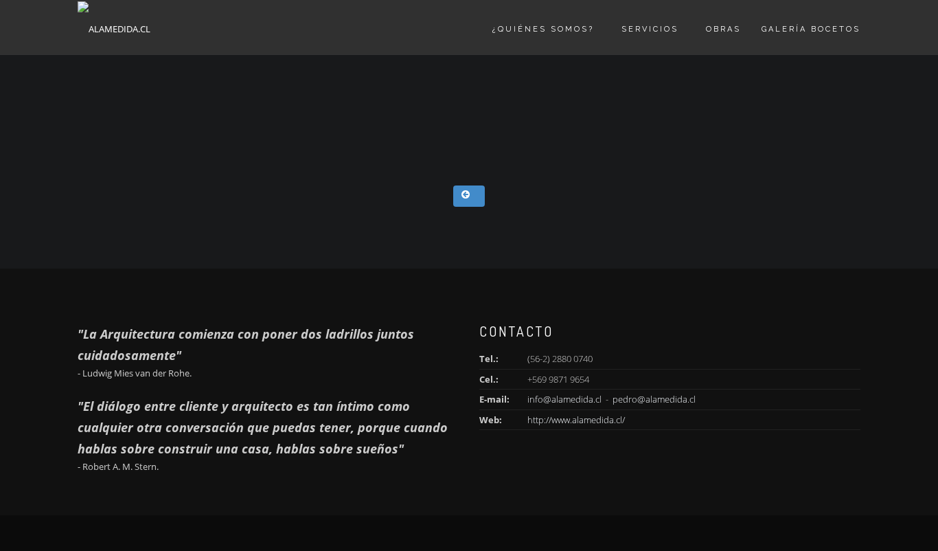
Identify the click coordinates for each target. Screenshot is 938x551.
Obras (723, 29)
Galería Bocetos (811, 29)
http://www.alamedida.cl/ (576, 420)
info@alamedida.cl (564, 399)
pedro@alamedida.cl (654, 399)
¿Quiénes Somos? (543, 29)
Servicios (649, 29)
